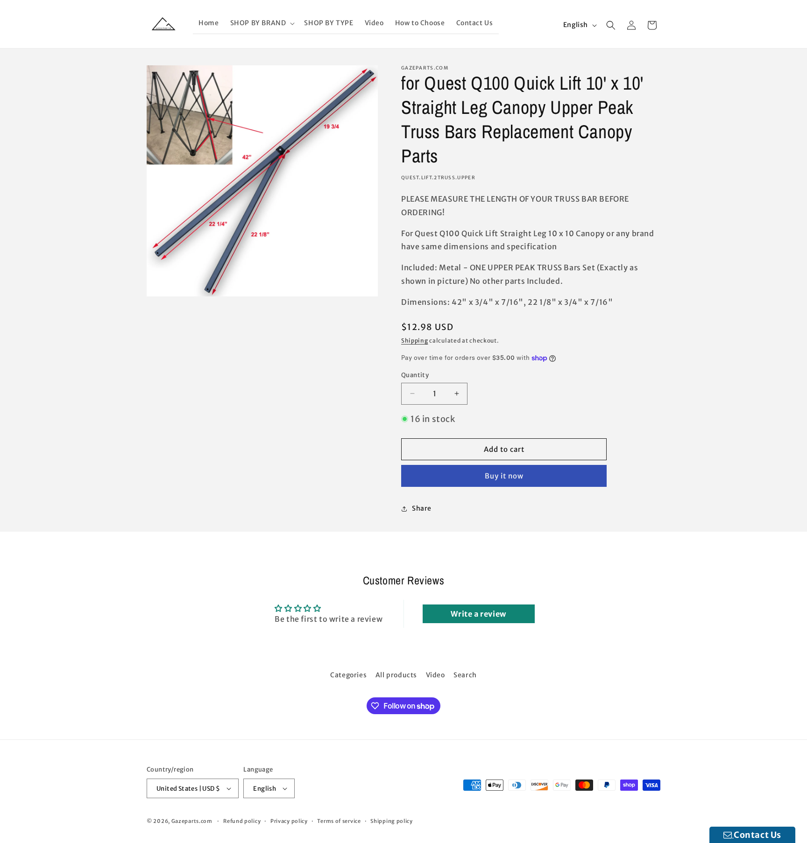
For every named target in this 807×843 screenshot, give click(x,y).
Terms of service (339, 821)
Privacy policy (289, 821)
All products (396, 675)
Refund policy (242, 821)
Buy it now (504, 475)
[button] (262, 23)
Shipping (414, 340)
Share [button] (422, 508)
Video (435, 675)
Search (465, 675)
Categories (348, 675)
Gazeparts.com (191, 821)
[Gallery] (262, 180)
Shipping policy (391, 821)
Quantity (415, 375)
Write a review (478, 613)
